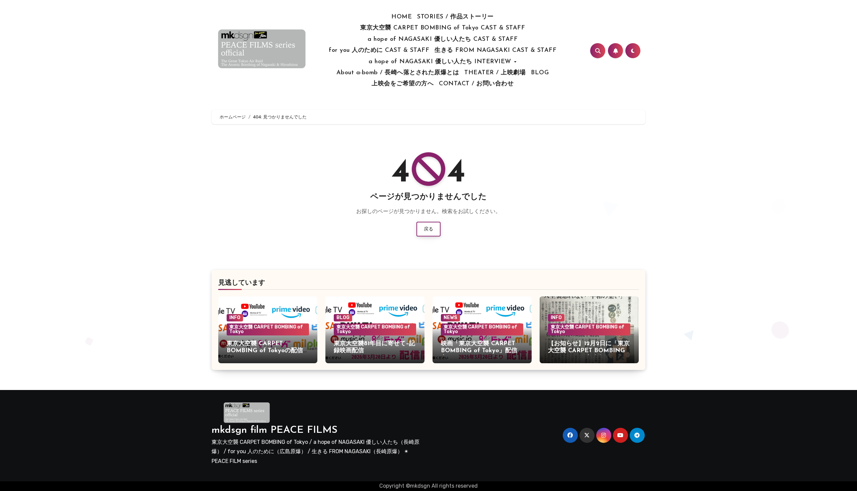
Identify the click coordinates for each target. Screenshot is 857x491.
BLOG (540, 73)
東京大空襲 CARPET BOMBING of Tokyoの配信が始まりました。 (268, 351)
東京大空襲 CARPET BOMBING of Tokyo (266, 329)
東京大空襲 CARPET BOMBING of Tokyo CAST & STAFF (442, 28)
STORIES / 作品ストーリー (455, 17)
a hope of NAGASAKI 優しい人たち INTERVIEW (441, 62)
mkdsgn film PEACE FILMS (274, 430)
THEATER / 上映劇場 (495, 73)
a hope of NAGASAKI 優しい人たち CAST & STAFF (443, 39)
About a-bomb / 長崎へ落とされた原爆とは (397, 73)
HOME (401, 17)
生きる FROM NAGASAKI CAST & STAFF (495, 50)
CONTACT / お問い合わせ (476, 84)
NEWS (450, 317)
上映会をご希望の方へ (403, 84)
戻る (428, 229)
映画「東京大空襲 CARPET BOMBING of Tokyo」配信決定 (482, 351)
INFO (234, 317)
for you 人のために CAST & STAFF (379, 50)
